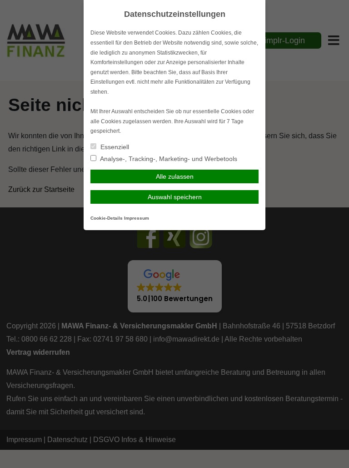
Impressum (136, 218)
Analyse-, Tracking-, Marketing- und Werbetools (168, 158)
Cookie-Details (106, 218)
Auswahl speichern (175, 197)
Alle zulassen (175, 176)
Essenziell (114, 147)
